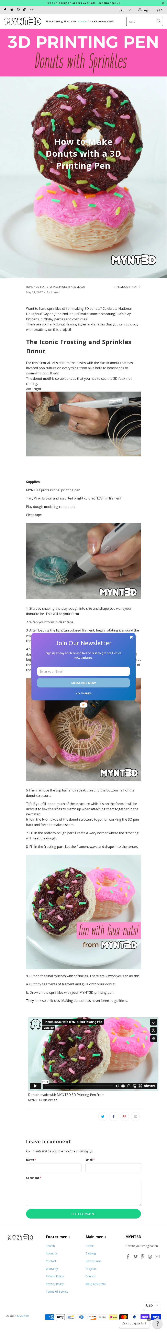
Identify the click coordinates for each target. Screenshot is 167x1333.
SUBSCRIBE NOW (83, 682)
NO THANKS (83, 693)
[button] (157, 1323)
